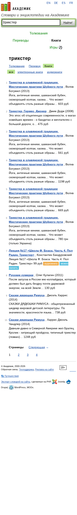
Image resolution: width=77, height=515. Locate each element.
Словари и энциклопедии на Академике (35, 15)
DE (56, 3)
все (11, 72)
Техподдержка (26, 369)
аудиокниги (54, 72)
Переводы (21, 40)
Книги (56, 40)
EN (48, 3)
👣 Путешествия (10, 376)
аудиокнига (50, 263)
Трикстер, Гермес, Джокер (28, 111)
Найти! (67, 22)
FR (71, 3)
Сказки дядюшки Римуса (27, 295)
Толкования (39, 33)
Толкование (17, 66)
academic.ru (16, 6)
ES (64, 3)
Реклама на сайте (44, 369)
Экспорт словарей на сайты (15, 381)
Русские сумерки (21, 275)
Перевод (34, 66)
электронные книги (30, 72)
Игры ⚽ (56, 47)
